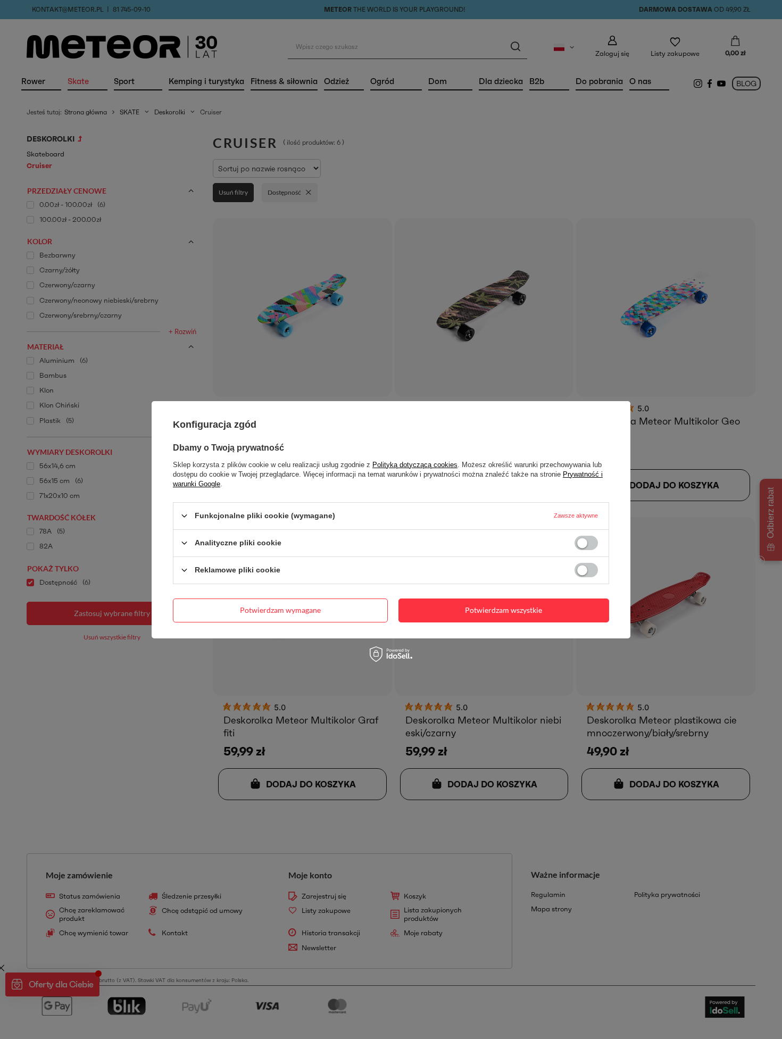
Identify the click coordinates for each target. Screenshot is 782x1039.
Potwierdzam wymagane (280, 609)
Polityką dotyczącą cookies (414, 464)
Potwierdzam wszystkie (503, 609)
